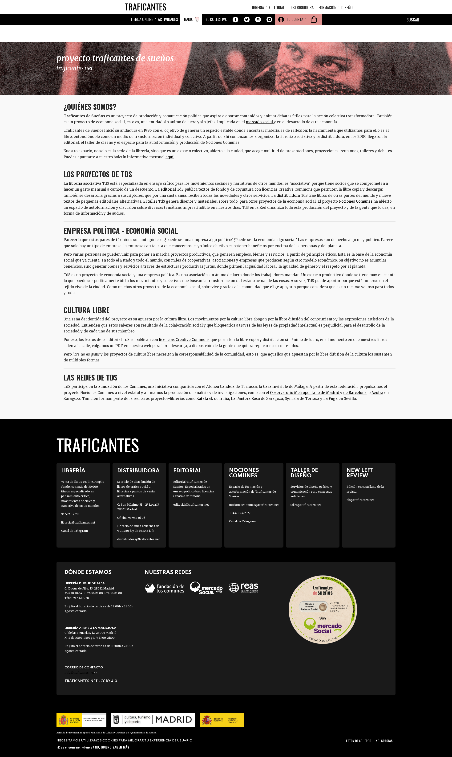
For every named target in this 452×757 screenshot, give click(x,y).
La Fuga (331, 398)
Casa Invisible (275, 386)
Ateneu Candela (220, 386)
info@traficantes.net (81, 672)
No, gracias (384, 740)
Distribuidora (302, 7)
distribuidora (288, 195)
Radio (189, 19)
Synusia (292, 398)
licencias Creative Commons (184, 339)
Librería (73, 471)
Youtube (269, 19)
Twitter (246, 19)
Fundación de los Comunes (122, 386)
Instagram (258, 19)
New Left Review (360, 473)
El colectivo (216, 19)
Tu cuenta (294, 19)
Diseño (347, 7)
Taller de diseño (304, 473)
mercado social (259, 122)
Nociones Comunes (355, 201)
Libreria (257, 7)
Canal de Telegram (74, 530)
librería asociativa (85, 183)
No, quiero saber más (112, 747)
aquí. (169, 157)
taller (153, 201)
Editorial (277, 7)
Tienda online (141, 19)
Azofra (377, 392)
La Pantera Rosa (245, 398)
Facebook (235, 19)
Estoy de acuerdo (358, 740)
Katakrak (204, 398)
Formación (327, 7)
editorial (168, 189)
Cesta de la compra (313, 19)
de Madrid (330, 392)
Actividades (168, 19)
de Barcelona (355, 392)
